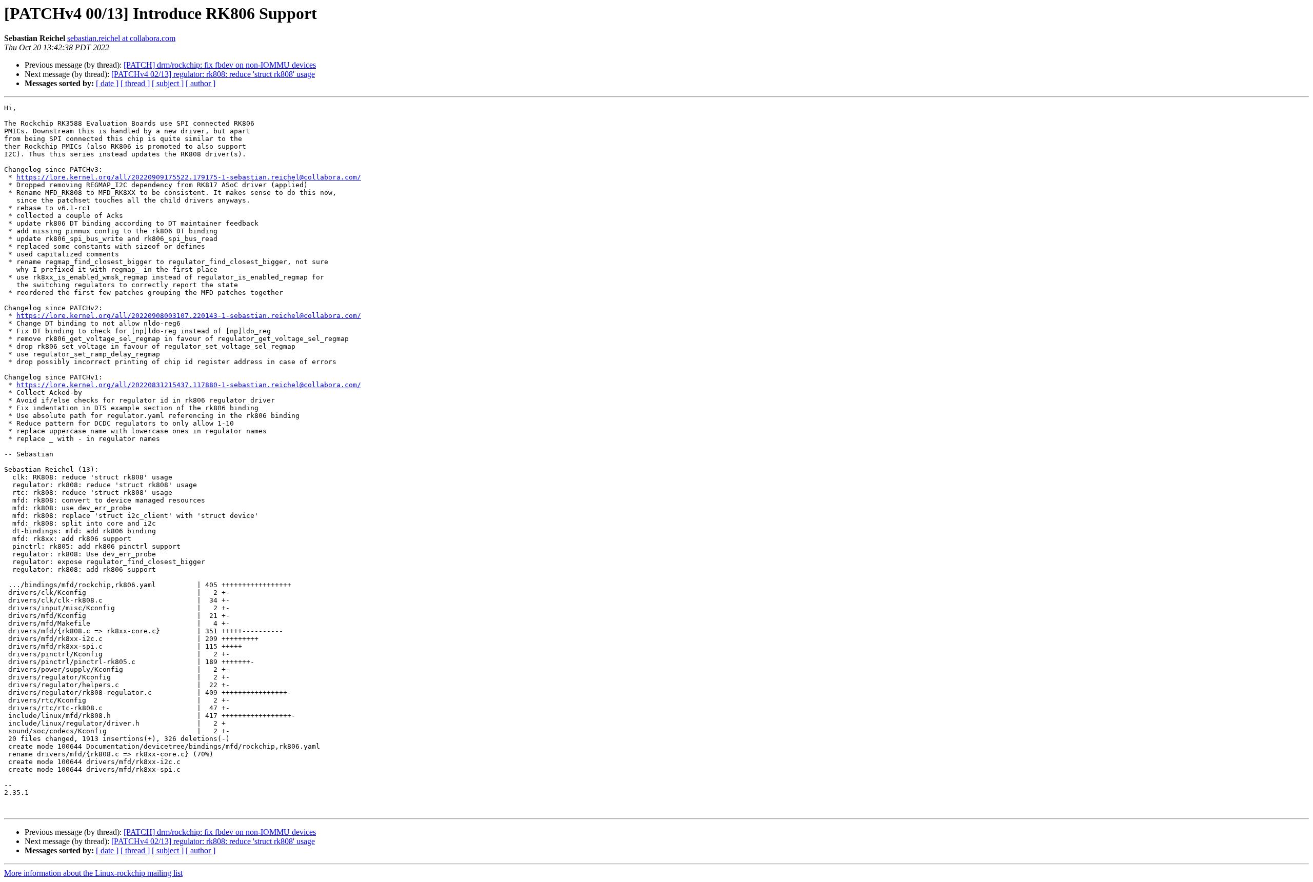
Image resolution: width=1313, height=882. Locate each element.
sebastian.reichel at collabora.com (121, 38)
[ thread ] (135, 83)
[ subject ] (168, 83)
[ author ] (200, 83)
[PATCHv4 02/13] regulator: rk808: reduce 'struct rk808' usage (213, 74)
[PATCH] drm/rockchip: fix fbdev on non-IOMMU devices (220, 65)
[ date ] (107, 83)
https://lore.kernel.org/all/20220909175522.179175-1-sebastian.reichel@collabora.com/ (188, 177)
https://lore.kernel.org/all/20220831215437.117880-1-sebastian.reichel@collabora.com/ (188, 385)
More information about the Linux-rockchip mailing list (93, 873)
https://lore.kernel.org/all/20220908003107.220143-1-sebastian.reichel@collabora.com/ (188, 315)
